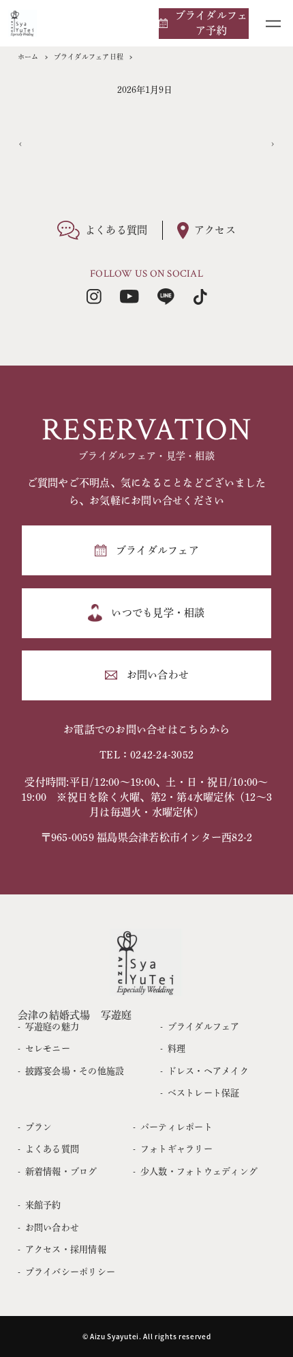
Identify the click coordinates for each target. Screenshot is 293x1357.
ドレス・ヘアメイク (208, 1071)
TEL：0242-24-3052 (146, 755)
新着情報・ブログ (61, 1171)
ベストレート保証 (204, 1092)
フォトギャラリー (176, 1148)
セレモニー (47, 1048)
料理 (176, 1048)
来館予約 (43, 1205)
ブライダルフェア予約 (211, 23)
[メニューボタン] (273, 23)
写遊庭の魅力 (52, 1026)
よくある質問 (52, 1148)
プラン (38, 1127)
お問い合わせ (52, 1227)
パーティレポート (176, 1127)
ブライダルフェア (204, 1026)
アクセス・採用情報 (65, 1249)
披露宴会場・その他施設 (75, 1071)
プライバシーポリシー (70, 1271)
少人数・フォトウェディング (199, 1171)
